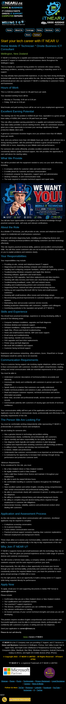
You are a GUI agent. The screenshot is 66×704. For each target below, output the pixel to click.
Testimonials (28, 681)
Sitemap (4, 681)
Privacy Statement (42, 681)
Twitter (39, 690)
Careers (27, 684)
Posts (19, 681)
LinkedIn (38, 688)
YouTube (56, 688)
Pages (12, 681)
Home (25, 637)
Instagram (28, 690)
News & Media (37, 684)
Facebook (47, 688)
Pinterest (29, 688)
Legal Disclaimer (58, 681)
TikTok (21, 688)
